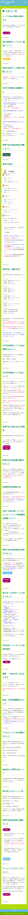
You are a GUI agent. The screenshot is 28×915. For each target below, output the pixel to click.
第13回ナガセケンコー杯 (13, 791)
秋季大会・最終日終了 (12, 269)
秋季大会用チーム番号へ (6, 580)
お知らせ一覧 (11, 11)
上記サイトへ (6, 894)
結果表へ (6, 829)
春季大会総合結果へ (7, 572)
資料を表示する (6, 59)
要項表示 (6, 661)
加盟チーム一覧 (6, 858)
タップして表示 (6, 32)
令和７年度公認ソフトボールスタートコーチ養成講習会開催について (14, 514)
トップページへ (14, 910)
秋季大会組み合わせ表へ (6, 447)
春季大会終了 (8, 164)
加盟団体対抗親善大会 (12, 487)
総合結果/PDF (6, 154)
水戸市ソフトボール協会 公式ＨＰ (8, 2)
